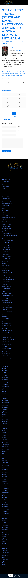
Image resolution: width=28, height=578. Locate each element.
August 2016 (4, 555)
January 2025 (5, 379)
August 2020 (4, 472)
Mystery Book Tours (6, 300)
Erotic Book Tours (6, 249)
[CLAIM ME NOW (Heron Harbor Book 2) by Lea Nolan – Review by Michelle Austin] (8, 98)
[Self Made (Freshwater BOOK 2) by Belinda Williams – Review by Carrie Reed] (8, 106)
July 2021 (4, 453)
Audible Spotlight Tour (7, 207)
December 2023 (5, 402)
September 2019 (5, 492)
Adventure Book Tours (7, 200)
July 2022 (4, 432)
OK (10, 575)
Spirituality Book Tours (7, 330)
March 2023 (4, 418)
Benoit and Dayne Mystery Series (12, 71)
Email (19, 130)
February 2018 (5, 525)
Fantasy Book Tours (6, 260)
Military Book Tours (6, 288)
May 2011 (4, 566)
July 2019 (4, 495)
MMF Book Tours (5, 291)
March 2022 (4, 439)
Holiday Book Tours (6, 268)
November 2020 (5, 467)
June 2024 (4, 391)
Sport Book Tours (5, 332)
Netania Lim (4, 43)
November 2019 (5, 488)
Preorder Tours (5, 318)
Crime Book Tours (6, 242)
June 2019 (4, 497)
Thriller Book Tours (6, 342)
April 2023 (4, 416)
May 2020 (4, 478)
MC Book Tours (5, 282)
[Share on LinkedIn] (20, 83)
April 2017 (4, 543)
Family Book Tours (6, 258)
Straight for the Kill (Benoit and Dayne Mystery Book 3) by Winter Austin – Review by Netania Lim (13, 24)
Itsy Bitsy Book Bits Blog (7, 275)
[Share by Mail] (24, 83)
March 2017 (4, 545)
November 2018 (5, 509)
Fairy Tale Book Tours (6, 256)
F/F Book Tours (5, 251)
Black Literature (5, 210)
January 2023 (12, 73)
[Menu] (24, 2)
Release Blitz (5, 320)
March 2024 (4, 396)
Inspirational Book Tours (7, 272)
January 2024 (5, 400)
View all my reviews (7, 69)
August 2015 (4, 561)
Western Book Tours (6, 351)
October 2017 (5, 532)
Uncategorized (5, 346)
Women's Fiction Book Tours (8, 357)
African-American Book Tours (8, 201)
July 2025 (4, 368)
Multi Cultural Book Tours (7, 295)
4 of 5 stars (18, 50)
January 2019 (5, 506)
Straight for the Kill (14, 47)
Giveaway (4, 263)
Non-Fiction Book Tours (7, 307)
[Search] (21, 2)
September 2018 (5, 513)
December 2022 (5, 423)
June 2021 (4, 455)
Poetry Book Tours (6, 312)
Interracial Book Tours (7, 274)
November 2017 (5, 531)
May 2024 (4, 393)
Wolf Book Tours (5, 355)
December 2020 (5, 465)
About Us (4, 183)
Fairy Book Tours (5, 254)
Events (3, 188)
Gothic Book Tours (6, 265)
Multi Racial (4, 297)
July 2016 (4, 557)
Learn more (17, 575)
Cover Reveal (5, 238)
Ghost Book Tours (6, 261)
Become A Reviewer (6, 184)
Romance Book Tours (6, 325)
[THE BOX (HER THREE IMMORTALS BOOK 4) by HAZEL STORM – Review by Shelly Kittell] (20, 106)
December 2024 (5, 381)
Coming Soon (5, 231)
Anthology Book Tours (7, 203)
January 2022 (5, 442)
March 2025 (4, 375)
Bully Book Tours (5, 219)
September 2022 (5, 428)
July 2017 (4, 538)
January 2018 (5, 527)
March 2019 (4, 502)
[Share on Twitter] (8, 83)
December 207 (5, 568)
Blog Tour (4, 214)
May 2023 (4, 414)
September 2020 (5, 471)
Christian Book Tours (6, 224)
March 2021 (4, 460)
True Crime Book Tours (7, 344)
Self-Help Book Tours (6, 328)
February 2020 (5, 483)
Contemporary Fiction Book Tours (9, 235)
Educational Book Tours (7, 247)
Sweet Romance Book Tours (8, 339)
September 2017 (5, 534)
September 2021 (5, 449)
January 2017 (5, 548)
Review (23, 73)
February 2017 (5, 546)
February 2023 (5, 419)
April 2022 (4, 437)
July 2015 (4, 562)
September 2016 (5, 553)
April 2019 (4, 501)
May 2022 (4, 435)
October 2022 (5, 426)
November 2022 (5, 425)
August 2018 (4, 515)
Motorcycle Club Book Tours (8, 293)
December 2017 (5, 529)
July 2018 (4, 516)
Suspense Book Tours (6, 337)
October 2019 (5, 490)
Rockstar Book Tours (6, 323)
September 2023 (5, 407)
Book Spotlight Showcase (7, 215)
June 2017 (4, 539)
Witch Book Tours (6, 353)
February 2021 (5, 462)
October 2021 (5, 448)
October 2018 (5, 511)
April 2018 (4, 522)
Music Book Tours (6, 298)
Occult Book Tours (6, 309)
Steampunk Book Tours (7, 334)
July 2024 (4, 389)
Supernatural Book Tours (7, 335)
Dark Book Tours (5, 244)
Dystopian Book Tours (6, 245)
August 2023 (4, 409)
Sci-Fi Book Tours (5, 327)
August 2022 (4, 430)
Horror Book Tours (6, 270)
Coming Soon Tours (6, 233)
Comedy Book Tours (6, 230)
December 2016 (5, 550)
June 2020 (4, 476)
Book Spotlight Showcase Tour (8, 217)
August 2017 (4, 536)
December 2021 (5, 444)
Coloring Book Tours (6, 228)
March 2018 (4, 523)
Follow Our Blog (5, 181)
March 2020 (4, 481)
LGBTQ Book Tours (6, 277)
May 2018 (4, 520)
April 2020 (4, 479)
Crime (21, 71)
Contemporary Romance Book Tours (10, 237)
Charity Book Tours (6, 221)
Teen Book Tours (5, 341)
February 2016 (5, 559)
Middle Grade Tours (6, 286)
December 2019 (5, 486)
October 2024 (5, 384)
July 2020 (4, 474)
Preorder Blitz (5, 316)
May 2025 (4, 372)
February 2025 (5, 377)
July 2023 (4, 411)
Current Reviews (5, 186)
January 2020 (5, 485)
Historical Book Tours (6, 267)
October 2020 (5, 469)
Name (19, 126)
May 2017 (4, 541)
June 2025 (4, 370)
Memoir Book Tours (6, 284)
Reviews (19, 41)
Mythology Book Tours (7, 302)
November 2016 (5, 552)
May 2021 (4, 456)
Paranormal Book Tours (7, 311)
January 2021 (5, 463)
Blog (3, 212)
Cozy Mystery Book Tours (7, 240)
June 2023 (4, 412)
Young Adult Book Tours (7, 358)
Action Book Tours (6, 198)
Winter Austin (19, 75)
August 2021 (4, 451)
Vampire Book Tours (6, 348)
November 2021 (5, 446)
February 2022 (5, 441)
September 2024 (5, 386)
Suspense (13, 75)
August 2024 (4, 388)
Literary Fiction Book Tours (8, 279)
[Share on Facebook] (4, 83)
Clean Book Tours (6, 226)
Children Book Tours (6, 222)
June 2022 (4, 433)
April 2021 (4, 458)
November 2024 (5, 382)
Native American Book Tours (8, 304)
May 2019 (4, 499)
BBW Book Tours (5, 208)
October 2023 (5, 405)
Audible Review (5, 205)
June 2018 (4, 518)
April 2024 (4, 395)
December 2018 (5, 508)
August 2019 (4, 493)
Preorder (4, 314)
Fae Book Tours (5, 252)
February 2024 (5, 398)
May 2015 (4, 564)
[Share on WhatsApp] (12, 83)
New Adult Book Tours (7, 305)
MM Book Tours (5, 290)
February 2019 (5, 504)
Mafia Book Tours (6, 281)
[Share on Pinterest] (16, 83)
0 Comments (13, 41)
